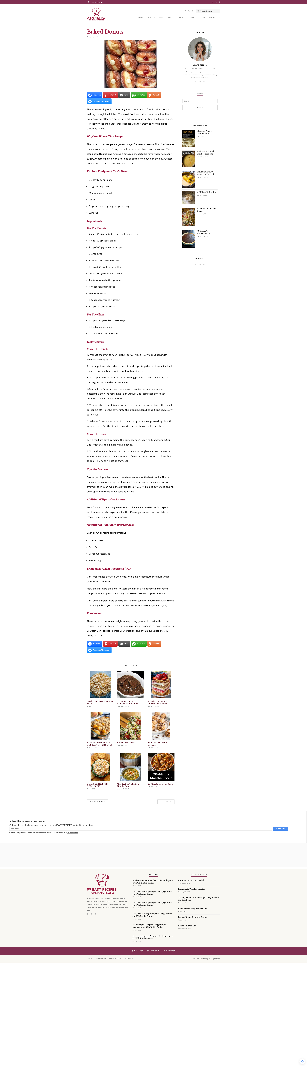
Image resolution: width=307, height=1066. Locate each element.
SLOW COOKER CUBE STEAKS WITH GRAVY (128, 702)
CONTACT (129, 958)
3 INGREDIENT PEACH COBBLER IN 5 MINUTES (99, 743)
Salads (192, 18)
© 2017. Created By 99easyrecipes (206, 959)
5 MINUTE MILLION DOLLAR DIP (97, 785)
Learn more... (200, 65)
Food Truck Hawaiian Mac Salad (100, 702)
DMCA (89, 958)
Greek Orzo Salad (126, 742)
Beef (161, 18)
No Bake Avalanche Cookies (157, 743)
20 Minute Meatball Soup (160, 784)
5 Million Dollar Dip (207, 192)
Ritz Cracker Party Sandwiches (192, 909)
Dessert (171, 18)
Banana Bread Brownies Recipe (192, 917)
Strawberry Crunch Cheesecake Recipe (157, 702)
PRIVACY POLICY (115, 958)
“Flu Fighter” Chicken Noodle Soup (128, 785)
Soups (202, 18)
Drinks (182, 18)
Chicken (151, 18)
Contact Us (214, 18)
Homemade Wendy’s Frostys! (192, 889)
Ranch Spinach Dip (187, 926)
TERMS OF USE (100, 958)
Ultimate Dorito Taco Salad (191, 880)
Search (200, 107)
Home (140, 18)
